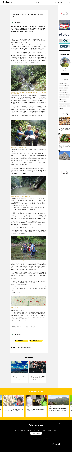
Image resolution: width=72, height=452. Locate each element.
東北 (22, 347)
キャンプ (48, 2)
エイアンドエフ (66, 85)
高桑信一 (29, 347)
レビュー (61, 101)
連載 (25, 347)
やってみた (68, 94)
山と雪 (37, 2)
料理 (61, 2)
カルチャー (65, 2)
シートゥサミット (63, 99)
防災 (64, 94)
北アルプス (65, 90)
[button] (59, 62)
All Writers (65, 74)
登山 (19, 347)
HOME (34, 2)
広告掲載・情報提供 (36, 433)
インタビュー (67, 103)
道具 (58, 2)
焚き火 (66, 83)
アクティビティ (43, 2)
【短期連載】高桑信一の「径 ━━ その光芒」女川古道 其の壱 (23, 326)
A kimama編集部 (18, 22)
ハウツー (64, 106)
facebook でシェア (21, 340)
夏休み (69, 106)
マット (66, 101)
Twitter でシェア (36, 340)
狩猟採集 (61, 108)
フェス (53, 2)
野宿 (60, 94)
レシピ (61, 85)
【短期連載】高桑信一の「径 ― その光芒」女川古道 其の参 (23, 328)
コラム (61, 92)
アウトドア (65, 92)
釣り (60, 106)
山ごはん (61, 83)
